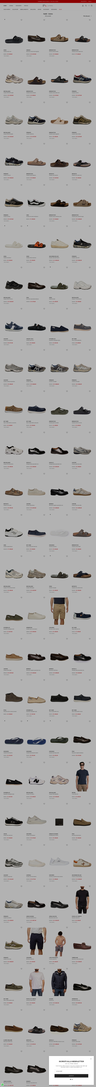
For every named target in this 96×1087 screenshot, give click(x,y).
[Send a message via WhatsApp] (2, 1084)
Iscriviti (71, 1075)
